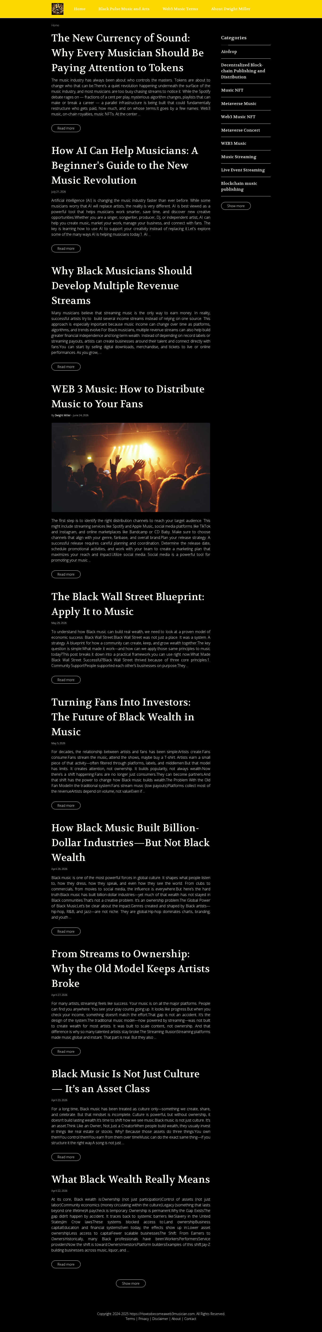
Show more (131, 1283)
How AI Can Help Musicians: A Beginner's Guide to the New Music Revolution (124, 165)
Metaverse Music (238, 103)
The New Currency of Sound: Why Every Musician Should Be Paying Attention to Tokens (127, 53)
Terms (130, 1318)
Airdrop (229, 51)
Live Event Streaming (243, 170)
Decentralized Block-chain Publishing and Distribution (243, 71)
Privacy (144, 1318)
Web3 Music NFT (238, 116)
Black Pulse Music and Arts (124, 8)
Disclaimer (160, 1318)
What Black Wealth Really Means (130, 1179)
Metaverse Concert (240, 130)
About (176, 1318)
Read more (66, 128)
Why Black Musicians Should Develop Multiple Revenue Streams (121, 286)
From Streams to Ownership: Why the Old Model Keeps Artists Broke (130, 969)
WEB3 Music (233, 143)
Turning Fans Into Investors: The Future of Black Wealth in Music (122, 717)
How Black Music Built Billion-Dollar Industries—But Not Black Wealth (130, 843)
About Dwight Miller (230, 8)
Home (79, 8)
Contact (190, 1318)
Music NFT (232, 90)
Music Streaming (238, 156)
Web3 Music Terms (180, 8)
